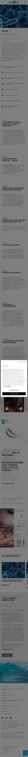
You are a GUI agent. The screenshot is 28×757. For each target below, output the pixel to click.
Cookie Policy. (7, 386)
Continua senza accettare (22, 361)
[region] (14, 378)
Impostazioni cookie (14, 390)
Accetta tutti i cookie (14, 393)
